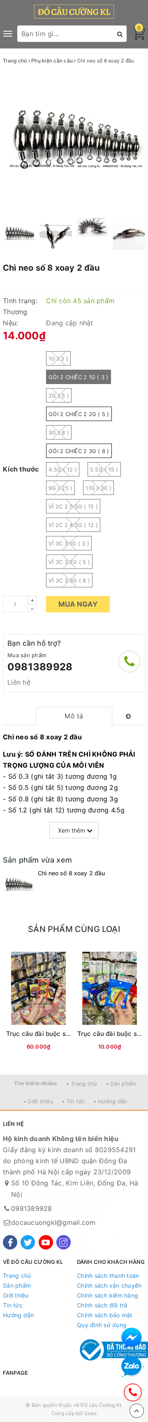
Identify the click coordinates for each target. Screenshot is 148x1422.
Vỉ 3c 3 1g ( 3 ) (69, 543)
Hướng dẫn (18, 1315)
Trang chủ (17, 1275)
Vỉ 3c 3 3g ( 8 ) (69, 580)
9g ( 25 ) (60, 488)
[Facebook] (10, 1242)
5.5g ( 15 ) (104, 469)
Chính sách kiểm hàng (107, 1295)
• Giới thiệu (38, 1101)
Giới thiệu (16, 1295)
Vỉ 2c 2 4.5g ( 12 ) (73, 525)
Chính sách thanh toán (108, 1275)
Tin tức (13, 1305)
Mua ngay (77, 604)
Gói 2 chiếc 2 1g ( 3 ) (79, 377)
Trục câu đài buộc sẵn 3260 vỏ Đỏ (58, 1034)
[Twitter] (28, 1242)
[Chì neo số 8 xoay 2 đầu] (18, 884)
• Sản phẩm (121, 1083)
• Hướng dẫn (110, 1101)
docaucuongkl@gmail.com (53, 1222)
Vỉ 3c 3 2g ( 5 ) (69, 562)
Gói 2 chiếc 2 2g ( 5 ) (79, 414)
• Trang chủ (81, 1083)
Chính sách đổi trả (102, 1305)
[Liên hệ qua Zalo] (131, 1366)
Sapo (90, 1413)
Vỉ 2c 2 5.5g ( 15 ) (73, 506)
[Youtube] (46, 1242)
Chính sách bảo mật (104, 1315)
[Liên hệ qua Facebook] (131, 1338)
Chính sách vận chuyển (109, 1285)
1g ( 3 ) (58, 358)
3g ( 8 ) (59, 432)
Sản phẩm (17, 1285)
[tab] (74, 716)
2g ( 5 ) (59, 395)
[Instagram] (63, 1242)
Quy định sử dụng (102, 1324)
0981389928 (39, 667)
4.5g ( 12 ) (63, 469)
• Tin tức (73, 1101)
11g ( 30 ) (98, 488)
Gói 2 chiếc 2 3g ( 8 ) (79, 451)
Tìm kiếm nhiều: (36, 1083)
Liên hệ (18, 682)
